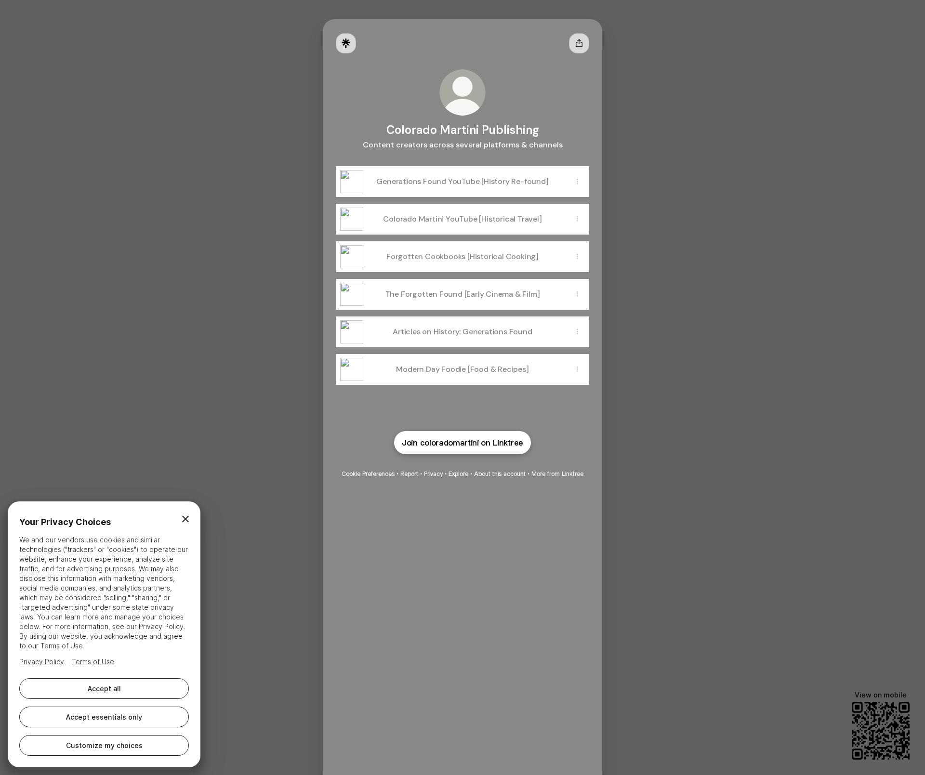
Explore (458, 474)
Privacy (433, 474)
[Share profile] (579, 43)
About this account (500, 474)
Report (409, 474)
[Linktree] (346, 43)
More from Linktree (557, 474)
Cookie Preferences (368, 474)
